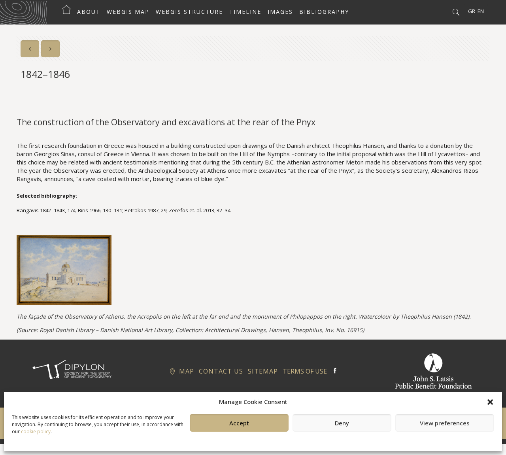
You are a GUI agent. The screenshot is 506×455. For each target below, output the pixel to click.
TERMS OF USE (305, 371)
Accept (239, 423)
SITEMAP (263, 371)
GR (471, 11)
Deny (342, 423)
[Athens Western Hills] (23, 12)
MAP (185, 371)
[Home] (66, 12)
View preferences (445, 423)
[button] (490, 402)
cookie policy (36, 431)
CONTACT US (221, 371)
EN (481, 11)
